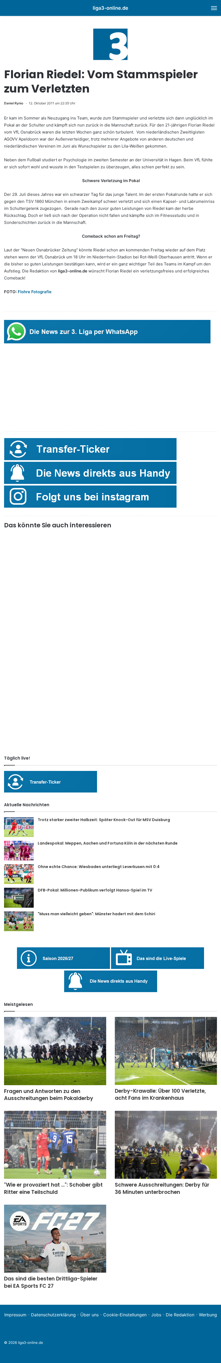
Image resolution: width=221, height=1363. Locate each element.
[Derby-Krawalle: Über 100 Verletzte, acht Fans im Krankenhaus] (166, 1051)
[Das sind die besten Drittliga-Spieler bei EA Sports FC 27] (55, 1239)
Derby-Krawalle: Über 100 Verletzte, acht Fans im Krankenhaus (160, 1094)
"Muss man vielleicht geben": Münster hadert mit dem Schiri (96, 914)
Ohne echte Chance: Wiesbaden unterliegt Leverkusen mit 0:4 (99, 866)
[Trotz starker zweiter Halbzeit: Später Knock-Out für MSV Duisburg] (19, 827)
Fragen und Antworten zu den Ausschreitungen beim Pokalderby (48, 1095)
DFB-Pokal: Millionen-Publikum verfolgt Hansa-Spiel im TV (95, 890)
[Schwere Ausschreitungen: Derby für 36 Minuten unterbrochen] (166, 1145)
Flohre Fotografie (34, 291)
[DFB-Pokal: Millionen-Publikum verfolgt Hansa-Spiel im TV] (19, 898)
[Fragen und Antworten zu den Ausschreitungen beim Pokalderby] (55, 1051)
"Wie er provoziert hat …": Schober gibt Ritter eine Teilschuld (53, 1188)
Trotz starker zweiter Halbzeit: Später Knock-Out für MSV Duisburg (104, 819)
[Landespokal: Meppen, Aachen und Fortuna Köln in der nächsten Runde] (19, 851)
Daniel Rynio (13, 103)
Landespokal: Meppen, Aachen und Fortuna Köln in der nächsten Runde (108, 843)
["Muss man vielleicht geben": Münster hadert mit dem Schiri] (19, 921)
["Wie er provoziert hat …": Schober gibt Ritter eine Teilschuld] (55, 1145)
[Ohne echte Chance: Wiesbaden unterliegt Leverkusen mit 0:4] (19, 874)
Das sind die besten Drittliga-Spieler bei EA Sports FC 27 (51, 1282)
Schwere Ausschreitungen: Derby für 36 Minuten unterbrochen (162, 1188)
